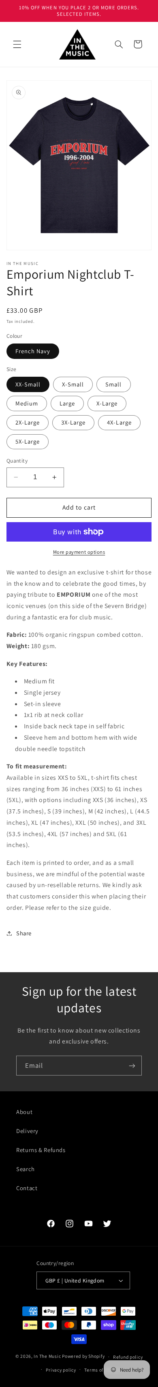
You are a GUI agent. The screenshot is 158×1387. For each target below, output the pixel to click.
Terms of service (102, 1370)
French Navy (33, 351)
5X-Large (27, 441)
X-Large (106, 403)
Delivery (27, 1131)
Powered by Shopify (83, 1356)
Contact (26, 1188)
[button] (17, 44)
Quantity (17, 460)
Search (25, 1169)
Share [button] (24, 933)
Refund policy (128, 1357)
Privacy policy (61, 1370)
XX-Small (28, 384)
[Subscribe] (132, 1065)
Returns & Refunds (41, 1150)
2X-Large (27, 422)
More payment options (79, 551)
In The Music (47, 1356)
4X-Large (119, 422)
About (24, 1112)
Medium (26, 403)
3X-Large (73, 422)
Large (67, 403)
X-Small (73, 384)
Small (113, 384)
